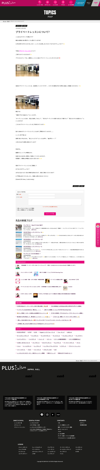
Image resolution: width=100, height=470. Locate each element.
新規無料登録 (83, 425)
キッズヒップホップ (67, 335)
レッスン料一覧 (18, 423)
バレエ (19, 346)
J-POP (33, 453)
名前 (19, 194)
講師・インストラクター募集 (65, 427)
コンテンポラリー (21, 339)
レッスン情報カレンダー (64, 425)
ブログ (8, 21)
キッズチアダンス (45, 335)
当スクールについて (63, 429)
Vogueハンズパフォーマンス (47, 332)
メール (19, 197)
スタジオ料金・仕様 (35, 425)
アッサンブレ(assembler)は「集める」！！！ (29, 309)
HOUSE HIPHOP (21, 332)
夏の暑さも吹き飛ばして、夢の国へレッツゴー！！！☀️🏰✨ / (33, 316)
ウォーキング (61, 332)
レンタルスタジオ (34, 423)
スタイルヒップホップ (37, 451)
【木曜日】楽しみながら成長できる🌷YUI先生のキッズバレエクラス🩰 (36, 323)
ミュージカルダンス (37, 447)
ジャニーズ (41, 339)
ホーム (4, 21)
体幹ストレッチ (51, 353)
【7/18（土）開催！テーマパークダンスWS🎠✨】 (66, 316)
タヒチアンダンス (46, 342)
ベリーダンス (37, 349)
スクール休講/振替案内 (60, 339)
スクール (19, 25)
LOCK (35, 332)
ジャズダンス (32, 339)
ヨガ (55, 349)
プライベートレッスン (74, 346)
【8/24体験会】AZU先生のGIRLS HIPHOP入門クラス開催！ (66, 306)
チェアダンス (57, 342)
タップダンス (36, 342)
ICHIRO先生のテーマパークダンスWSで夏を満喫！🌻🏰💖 (32, 306)
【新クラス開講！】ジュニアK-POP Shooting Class (57, 309)
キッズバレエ (56, 335)
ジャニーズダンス (23, 447)
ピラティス (63, 346)
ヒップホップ (37, 346)
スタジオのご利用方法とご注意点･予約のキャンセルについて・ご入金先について (41, 429)
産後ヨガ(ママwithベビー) (65, 353)
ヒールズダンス (27, 346)
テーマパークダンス (69, 342)
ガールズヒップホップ (23, 335)
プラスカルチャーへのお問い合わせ (66, 438)
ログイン (82, 423)
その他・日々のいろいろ (23, 342)
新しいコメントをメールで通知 (26, 208)
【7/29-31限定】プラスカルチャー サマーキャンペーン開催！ (67, 313)
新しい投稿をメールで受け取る (26, 210)
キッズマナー (79, 335)
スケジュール (47, 4)
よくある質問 (71, 4)
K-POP (29, 332)
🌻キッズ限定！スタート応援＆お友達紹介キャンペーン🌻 (32, 313)
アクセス (63, 4)
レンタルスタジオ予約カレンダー (38, 427)
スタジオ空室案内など (75, 339)
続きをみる (34, 229)
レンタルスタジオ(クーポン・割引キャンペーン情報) (31, 353)
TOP (59, 423)
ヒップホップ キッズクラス (51, 346)
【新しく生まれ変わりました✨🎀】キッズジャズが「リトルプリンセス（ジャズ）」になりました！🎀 (44, 320)
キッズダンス (34, 335)
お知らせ (69, 332)
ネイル (78, 342)
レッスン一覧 (39, 4)
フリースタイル (21, 349)
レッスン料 (55, 4)
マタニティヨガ (47, 349)
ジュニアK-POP (22, 449)
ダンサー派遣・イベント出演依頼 (66, 436)
